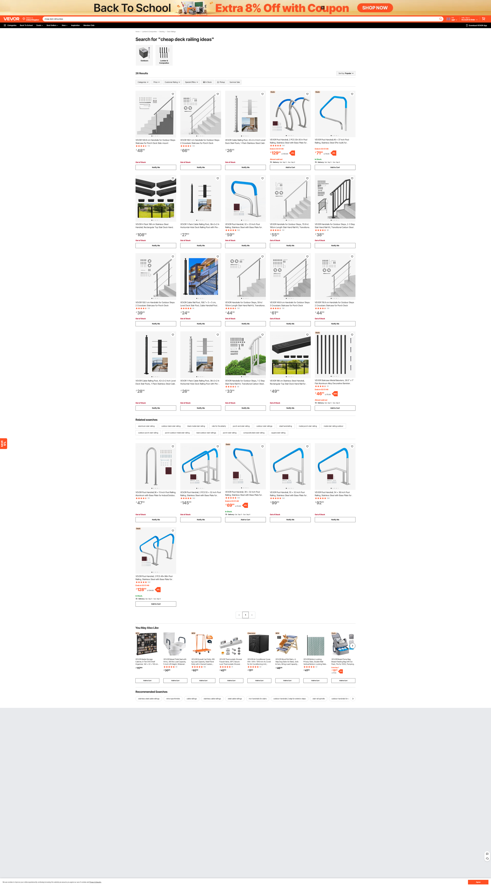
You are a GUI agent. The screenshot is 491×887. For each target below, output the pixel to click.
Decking (162, 32)
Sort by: (341, 73)
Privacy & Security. (95, 882)
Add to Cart (290, 167)
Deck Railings (171, 32)
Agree (478, 882)
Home (138, 32)
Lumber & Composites (149, 32)
